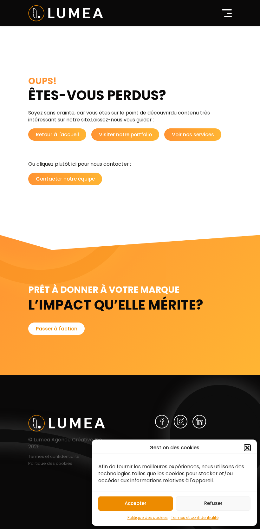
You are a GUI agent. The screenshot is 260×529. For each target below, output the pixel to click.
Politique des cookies (147, 517)
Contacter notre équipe (65, 178)
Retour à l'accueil (57, 134)
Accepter (135, 503)
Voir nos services (193, 134)
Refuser (213, 503)
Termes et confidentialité (194, 517)
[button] (247, 448)
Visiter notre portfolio (125, 134)
